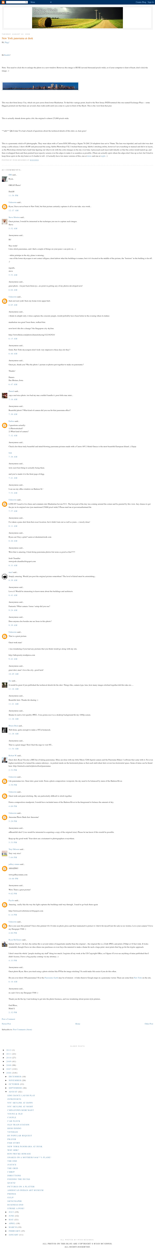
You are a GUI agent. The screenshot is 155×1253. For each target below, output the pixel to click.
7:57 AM (13, 511)
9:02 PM (13, 893)
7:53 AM (13, 492)
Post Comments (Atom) (22, 1029)
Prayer (11, 1139)
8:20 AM (13, 540)
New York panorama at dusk (17, 38)
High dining (14, 1128)
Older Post (149, 1023)
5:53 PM (13, 842)
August (13, 1091)
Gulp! (10, 1197)
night (103, 156)
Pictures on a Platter (21, 1186)
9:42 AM (13, 659)
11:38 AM (14, 733)
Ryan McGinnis (15, 939)
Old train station (18, 1124)
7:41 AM (13, 477)
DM (10, 174)
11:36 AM (14, 718)
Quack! (11, 1182)
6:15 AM (13, 338)
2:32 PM (13, 1012)
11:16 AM (14, 689)
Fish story (13, 1142)
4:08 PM (13, 806)
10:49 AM (14, 674)
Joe (10, 680)
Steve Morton (14, 217)
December (15, 1076)
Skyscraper (14, 1201)
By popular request (19, 1135)
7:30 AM (13, 414)
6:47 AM (13, 384)
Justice (11, 1164)
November (15, 1080)
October (14, 1084)
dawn (89, 156)
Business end (15, 1204)
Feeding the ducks (18, 1179)
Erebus (11, 421)
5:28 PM (13, 821)
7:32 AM (13, 435)
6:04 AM (13, 290)
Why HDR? (13, 1150)
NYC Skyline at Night (20, 1106)
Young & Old (15, 1113)
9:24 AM (13, 610)
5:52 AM (13, 228)
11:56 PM (13, 195)
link (10, 452)
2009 (9, 1061)
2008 (9, 1065)
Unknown (13, 202)
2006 (9, 1072)
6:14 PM (13, 914)
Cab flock (13, 1121)
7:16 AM (13, 399)
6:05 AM (13, 304)
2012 (9, 1050)
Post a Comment (8, 1019)
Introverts (14, 1099)
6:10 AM (13, 981)
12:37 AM (14, 210)
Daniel (11, 391)
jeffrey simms (14, 864)
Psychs (11, 900)
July (12, 1212)
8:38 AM (13, 580)
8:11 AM (13, 526)
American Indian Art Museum (25, 1190)
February (15, 1231)
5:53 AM (13, 275)
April (12, 1223)
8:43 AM (13, 595)
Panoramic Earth (51, 977)
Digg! (7, 42)
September (16, 1087)
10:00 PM (13, 878)
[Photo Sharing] (40, 90)
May (11, 1219)
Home (77, 1023)
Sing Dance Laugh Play (21, 1095)
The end (12, 1161)
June (12, 1215)
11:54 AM (14, 748)
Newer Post (6, 1023)
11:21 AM (14, 703)
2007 (9, 1069)
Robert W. (13, 755)
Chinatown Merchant (20, 1110)
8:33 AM (13, 565)
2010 (9, 1057)
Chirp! (11, 1172)
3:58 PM (13, 784)
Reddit (7, 55)
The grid (12, 1168)
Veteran (12, 1132)
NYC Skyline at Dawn (20, 1102)
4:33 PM (13, 960)
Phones (11, 1193)
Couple (11, 1117)
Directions (14, 1175)
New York (138, 977)
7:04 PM (13, 857)
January (14, 1234)
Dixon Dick (13, 725)
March (13, 1227)
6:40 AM (13, 353)
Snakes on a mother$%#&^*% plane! (29, 1157)
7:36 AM (13, 456)
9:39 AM (13, 625)
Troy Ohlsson (14, 849)
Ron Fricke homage (19, 1153)
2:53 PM (13, 770)
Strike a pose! (16, 1208)
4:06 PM (13, 933)
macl (11, 572)
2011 (9, 1053)
